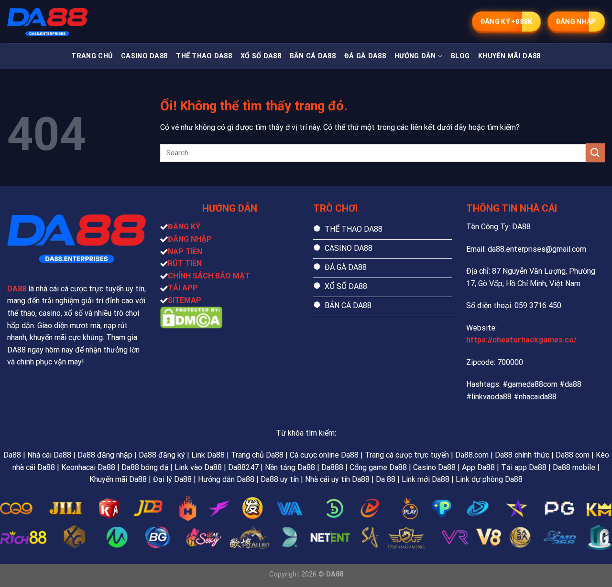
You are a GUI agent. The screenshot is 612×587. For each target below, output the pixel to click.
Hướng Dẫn (415, 56)
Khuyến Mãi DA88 (509, 56)
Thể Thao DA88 (204, 56)
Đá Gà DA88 (365, 56)
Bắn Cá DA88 (313, 56)
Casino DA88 (144, 56)
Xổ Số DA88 (260, 56)
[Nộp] (595, 152)
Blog (460, 56)
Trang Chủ (91, 56)
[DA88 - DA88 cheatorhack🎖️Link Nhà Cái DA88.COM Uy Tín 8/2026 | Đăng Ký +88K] (55, 21)
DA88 (16, 288)
